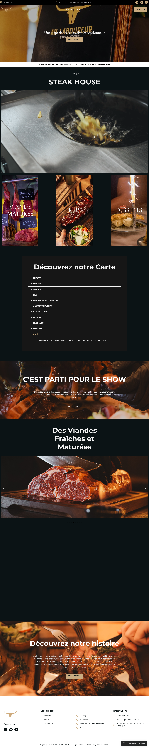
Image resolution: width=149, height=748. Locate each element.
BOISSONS (37, 328)
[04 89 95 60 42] (1, 2)
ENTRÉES (37, 278)
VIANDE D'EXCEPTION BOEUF (45, 300)
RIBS (35, 295)
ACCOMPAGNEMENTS (42, 306)
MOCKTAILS (38, 323)
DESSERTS (37, 317)
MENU (79, 9)
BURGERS (37, 284)
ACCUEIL (69, 9)
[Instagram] (136, 2)
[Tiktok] (146, 2)
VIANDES (37, 289)
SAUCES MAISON (40, 312)
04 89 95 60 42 (9, 2)
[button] (74, 278)
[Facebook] (141, 2)
